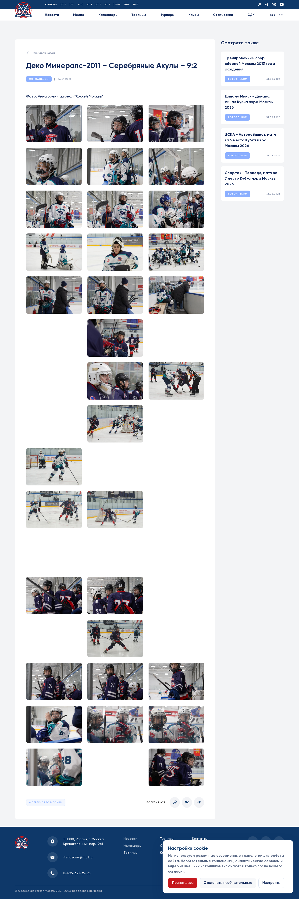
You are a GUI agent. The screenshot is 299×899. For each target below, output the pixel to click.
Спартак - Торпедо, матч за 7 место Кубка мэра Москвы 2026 (251, 178)
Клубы (194, 15)
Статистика (223, 15)
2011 (72, 4)
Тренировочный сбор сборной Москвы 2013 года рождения (250, 63)
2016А (117, 4)
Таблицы (138, 15)
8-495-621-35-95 (77, 873)
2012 (80, 4)
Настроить (271, 883)
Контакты (199, 838)
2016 (127, 4)
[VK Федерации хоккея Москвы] (274, 4)
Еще (272, 15)
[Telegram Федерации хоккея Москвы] (266, 4)
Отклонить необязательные (228, 883)
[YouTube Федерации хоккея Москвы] (281, 4)
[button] (54, 123)
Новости (52, 15)
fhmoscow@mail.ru (78, 857)
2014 (98, 4)
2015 (107, 4)
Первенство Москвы (46, 802)
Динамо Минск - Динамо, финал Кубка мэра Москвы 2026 (249, 102)
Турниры (167, 15)
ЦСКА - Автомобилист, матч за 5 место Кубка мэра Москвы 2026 (250, 140)
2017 (135, 4)
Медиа (78, 15)
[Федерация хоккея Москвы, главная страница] (23, 10)
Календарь (108, 15)
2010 (63, 4)
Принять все (182, 883)
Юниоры (51, 4)
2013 (89, 4)
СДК (251, 15)
